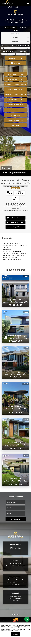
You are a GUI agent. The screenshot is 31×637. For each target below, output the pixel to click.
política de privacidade (7, 630)
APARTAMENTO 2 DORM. (15, 79)
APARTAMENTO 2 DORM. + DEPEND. (15, 84)
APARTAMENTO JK (15, 110)
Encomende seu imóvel (15, 598)
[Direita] (29, 153)
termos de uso (18, 630)
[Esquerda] (2, 153)
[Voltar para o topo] (4, 620)
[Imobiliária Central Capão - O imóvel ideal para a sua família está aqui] (15, 13)
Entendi (15, 634)
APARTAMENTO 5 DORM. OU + (15, 105)
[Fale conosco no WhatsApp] (16, 548)
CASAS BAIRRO (15, 115)
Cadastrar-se (15, 519)
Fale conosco (15, 600)
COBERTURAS (15, 125)
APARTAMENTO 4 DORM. (15, 100)
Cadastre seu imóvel (15, 596)
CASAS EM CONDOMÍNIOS (15, 120)
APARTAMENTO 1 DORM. (15, 74)
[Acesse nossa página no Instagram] (19, 548)
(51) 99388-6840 (16, 7)
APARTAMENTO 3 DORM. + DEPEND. (15, 94)
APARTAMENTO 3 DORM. (15, 89)
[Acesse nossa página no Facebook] (11, 548)
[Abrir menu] (28, 2)
